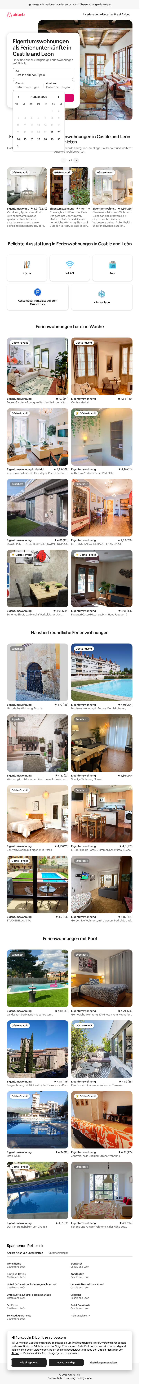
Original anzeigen (101, 4)
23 (58, 132)
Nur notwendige (66, 1362)
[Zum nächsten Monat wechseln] (58, 97)
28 (45, 139)
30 (58, 139)
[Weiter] (76, 160)
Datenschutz (55, 1378)
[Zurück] (63, 160)
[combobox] (43, 75)
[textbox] (28, 87)
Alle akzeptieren (29, 1362)
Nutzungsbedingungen (79, 1378)
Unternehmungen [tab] (58, 1252)
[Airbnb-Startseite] (16, 14)
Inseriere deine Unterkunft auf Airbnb (106, 14)
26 (31, 139)
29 (52, 139)
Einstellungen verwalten (103, 1362)
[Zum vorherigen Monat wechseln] (19, 97)
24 (18, 139)
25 (25, 139)
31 (18, 146)
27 (38, 139)
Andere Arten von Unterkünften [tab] (25, 1252)
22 (52, 132)
